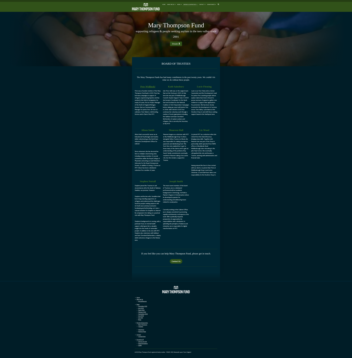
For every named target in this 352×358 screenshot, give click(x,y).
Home (138, 297)
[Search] (218, 4)
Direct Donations (143, 343)
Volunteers (141, 329)
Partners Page (142, 331)
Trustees (140, 326)
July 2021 (140, 318)
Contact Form (142, 336)
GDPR (140, 345)
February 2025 (142, 312)
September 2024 (143, 314)
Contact (139, 334)
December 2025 (142, 306)
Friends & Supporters (142, 323)
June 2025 (141, 308)
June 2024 (141, 316)
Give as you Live (142, 341)
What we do (140, 299)
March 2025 (141, 310)
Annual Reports (142, 301)
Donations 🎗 (140, 339)
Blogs (139, 319)
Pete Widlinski (147, 86)
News (138, 304)
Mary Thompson (142, 324)
